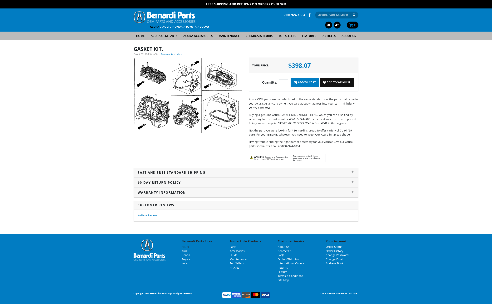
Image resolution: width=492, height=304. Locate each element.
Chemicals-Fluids (259, 36)
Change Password (337, 255)
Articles (329, 36)
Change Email (334, 259)
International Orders (291, 263)
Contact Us (285, 251)
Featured (309, 36)
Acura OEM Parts (164, 36)
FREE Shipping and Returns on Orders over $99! (246, 4)
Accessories (237, 251)
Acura (154, 26)
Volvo (204, 26)
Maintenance (229, 36)
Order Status (334, 247)
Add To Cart (306, 82)
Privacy (282, 272)
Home (140, 36)
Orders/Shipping (288, 259)
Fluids (233, 255)
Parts (233, 247)
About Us (349, 36)
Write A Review (147, 215)
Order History (334, 251)
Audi (165, 26)
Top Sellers (287, 36)
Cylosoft (353, 293)
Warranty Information (162, 192)
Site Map (283, 280)
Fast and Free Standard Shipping (171, 172)
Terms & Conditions (290, 276)
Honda (177, 26)
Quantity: (269, 82)
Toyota (191, 26)
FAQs (281, 255)
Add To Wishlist (338, 82)
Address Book (334, 263)
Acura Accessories (198, 36)
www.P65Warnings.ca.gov (272, 158)
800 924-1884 (294, 15)
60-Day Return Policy (159, 182)
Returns (283, 267)
